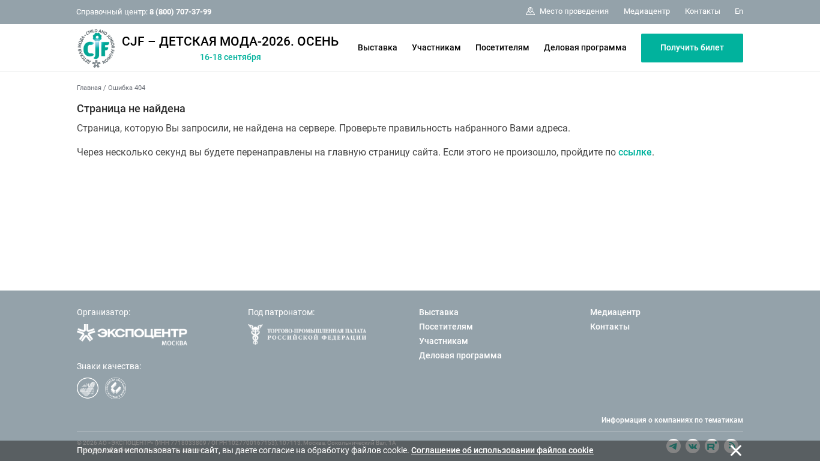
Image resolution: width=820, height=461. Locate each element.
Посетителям (502, 47)
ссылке (635, 152)
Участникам (436, 47)
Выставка (377, 47)
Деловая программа (585, 47)
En (739, 11)
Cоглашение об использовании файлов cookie (502, 450)
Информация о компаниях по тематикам (672, 420)
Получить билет (692, 47)
